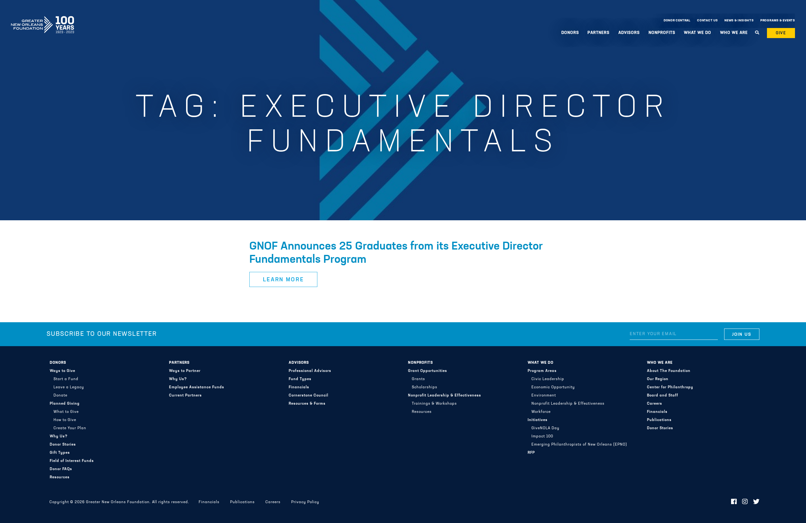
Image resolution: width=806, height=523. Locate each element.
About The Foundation (668, 371)
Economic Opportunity (553, 387)
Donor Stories (63, 445)
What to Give (66, 412)
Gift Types (60, 453)
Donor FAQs (61, 469)
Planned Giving (65, 404)
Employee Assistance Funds (196, 387)
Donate (60, 395)
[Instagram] (745, 502)
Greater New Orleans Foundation (42, 19)
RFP (531, 453)
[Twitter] (756, 502)
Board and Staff (662, 395)
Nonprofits (420, 363)
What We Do (540, 363)
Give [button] (781, 33)
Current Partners (185, 395)
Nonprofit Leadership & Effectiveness (444, 395)
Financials (299, 387)
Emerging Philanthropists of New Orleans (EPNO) (579, 445)
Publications (659, 420)
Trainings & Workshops (434, 404)
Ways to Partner (185, 371)
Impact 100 (542, 436)
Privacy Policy (305, 502)
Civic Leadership (547, 379)
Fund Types (300, 379)
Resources (60, 477)
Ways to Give (62, 371)
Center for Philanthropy (670, 387)
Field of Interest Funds (72, 461)
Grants (418, 379)
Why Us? (59, 436)
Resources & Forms (307, 404)
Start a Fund (66, 379)
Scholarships (424, 387)
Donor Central (677, 20)
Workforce (541, 412)
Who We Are (660, 363)
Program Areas (542, 371)
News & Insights (739, 20)
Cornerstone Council (308, 395)
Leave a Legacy (69, 387)
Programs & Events (777, 20)
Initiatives (538, 420)
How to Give (65, 420)
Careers (654, 404)
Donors (58, 363)
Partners (179, 363)
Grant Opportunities (427, 371)
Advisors (299, 363)
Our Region (657, 379)
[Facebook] (734, 502)
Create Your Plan (70, 428)
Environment (543, 395)
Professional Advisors (310, 371)
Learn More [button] (283, 280)
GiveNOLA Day (545, 428)
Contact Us (707, 20)
